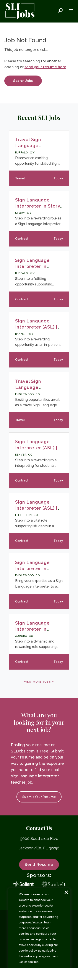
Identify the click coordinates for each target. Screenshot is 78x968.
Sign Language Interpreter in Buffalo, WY (32, 266)
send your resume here (45, 67)
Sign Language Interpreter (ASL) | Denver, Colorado (36, 447)
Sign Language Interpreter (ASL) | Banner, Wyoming (36, 327)
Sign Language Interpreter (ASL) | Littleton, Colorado (37, 508)
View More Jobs (37, 681)
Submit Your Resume (39, 797)
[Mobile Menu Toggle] (71, 11)
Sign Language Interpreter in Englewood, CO (33, 568)
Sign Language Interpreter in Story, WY (38, 206)
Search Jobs (23, 80)
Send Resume (39, 864)
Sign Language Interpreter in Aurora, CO (32, 629)
